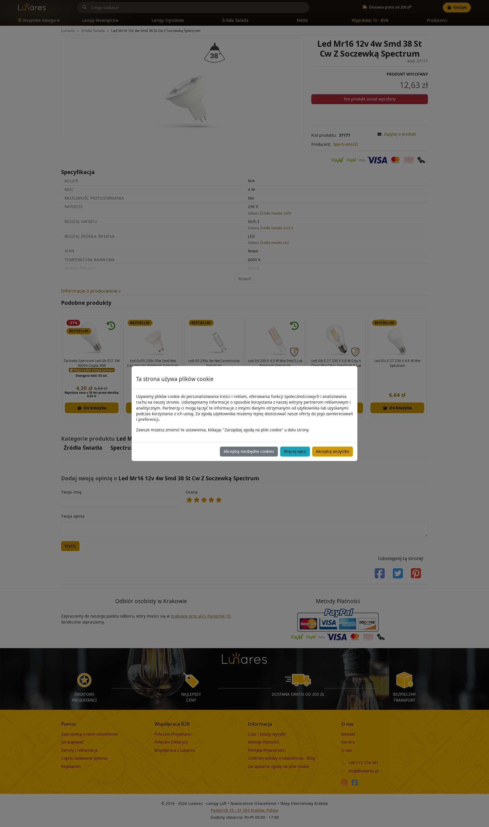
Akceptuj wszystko (332, 451)
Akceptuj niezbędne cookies (249, 451)
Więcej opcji (295, 451)
